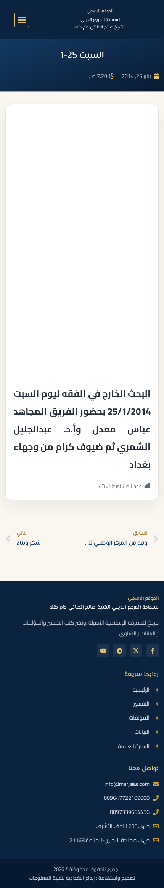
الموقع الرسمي (100, 11)
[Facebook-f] (152, 650)
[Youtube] (103, 650)
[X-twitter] (136, 650)
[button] (21, 20)
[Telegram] (119, 650)
